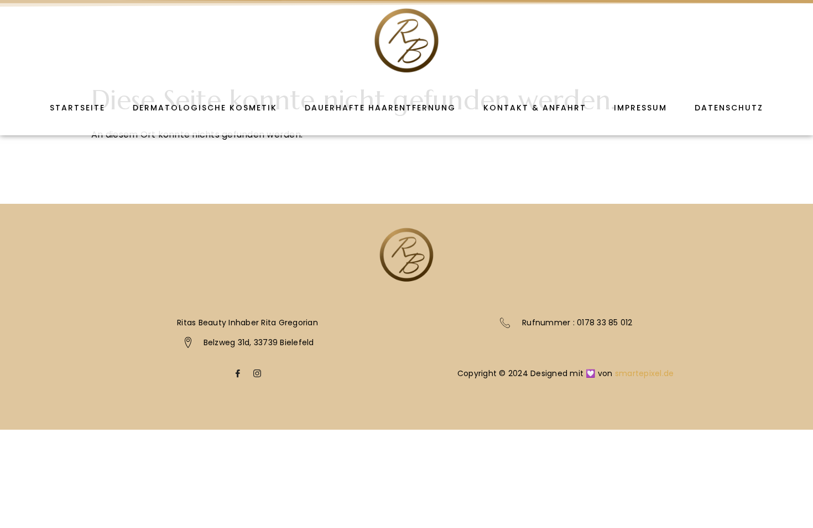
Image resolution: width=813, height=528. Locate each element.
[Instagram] (257, 376)
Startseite (77, 107)
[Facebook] (238, 376)
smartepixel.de (644, 373)
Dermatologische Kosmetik (205, 107)
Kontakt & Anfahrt (534, 107)
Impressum (640, 107)
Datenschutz (729, 107)
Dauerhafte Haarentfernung (380, 107)
